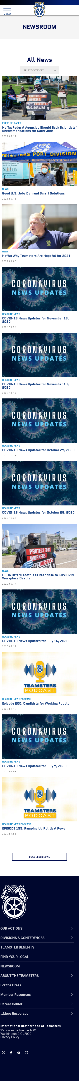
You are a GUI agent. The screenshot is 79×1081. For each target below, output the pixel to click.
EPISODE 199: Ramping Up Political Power (34, 828)
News (5, 188)
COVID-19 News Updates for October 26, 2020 (38, 512)
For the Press (10, 985)
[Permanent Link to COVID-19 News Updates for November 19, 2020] (39, 289)
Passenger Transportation (29, 1062)
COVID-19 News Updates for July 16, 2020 (35, 641)
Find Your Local (14, 956)
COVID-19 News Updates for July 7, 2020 (34, 766)
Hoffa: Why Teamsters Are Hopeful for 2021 (36, 256)
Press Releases (11, 123)
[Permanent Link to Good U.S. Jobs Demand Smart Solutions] (39, 164)
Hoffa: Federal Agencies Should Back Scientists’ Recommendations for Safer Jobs (39, 129)
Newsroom (10, 966)
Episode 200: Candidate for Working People (35, 703)
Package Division (22, 1053)
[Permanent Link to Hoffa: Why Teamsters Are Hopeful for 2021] (39, 226)
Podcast (26, 699)
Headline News (11, 314)
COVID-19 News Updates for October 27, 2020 (38, 450)
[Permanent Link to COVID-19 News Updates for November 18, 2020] (39, 355)
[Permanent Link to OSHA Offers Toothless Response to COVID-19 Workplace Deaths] (39, 546)
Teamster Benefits (17, 947)
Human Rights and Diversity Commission (41, 1025)
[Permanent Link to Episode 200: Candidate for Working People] (39, 674)
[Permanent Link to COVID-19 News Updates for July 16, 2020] (39, 611)
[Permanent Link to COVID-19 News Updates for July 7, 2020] (39, 736)
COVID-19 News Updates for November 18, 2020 (35, 386)
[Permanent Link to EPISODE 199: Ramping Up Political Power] (39, 799)
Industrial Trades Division (29, 1034)
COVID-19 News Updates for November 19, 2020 (35, 320)
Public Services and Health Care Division (40, 1071)
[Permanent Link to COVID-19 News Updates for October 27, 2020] (39, 420)
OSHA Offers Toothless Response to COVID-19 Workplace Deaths (38, 577)
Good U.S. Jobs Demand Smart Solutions (33, 193)
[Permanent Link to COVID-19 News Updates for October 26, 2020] (39, 483)
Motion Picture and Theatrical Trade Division (37, 1043)
